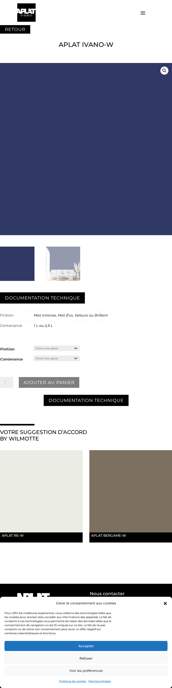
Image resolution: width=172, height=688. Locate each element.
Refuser (86, 658)
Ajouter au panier (49, 382)
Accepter (86, 646)
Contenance (11, 359)
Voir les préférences (86, 670)
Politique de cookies (72, 681)
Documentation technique (42, 298)
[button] (165, 603)
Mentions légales (99, 681)
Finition (7, 349)
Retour (15, 29)
